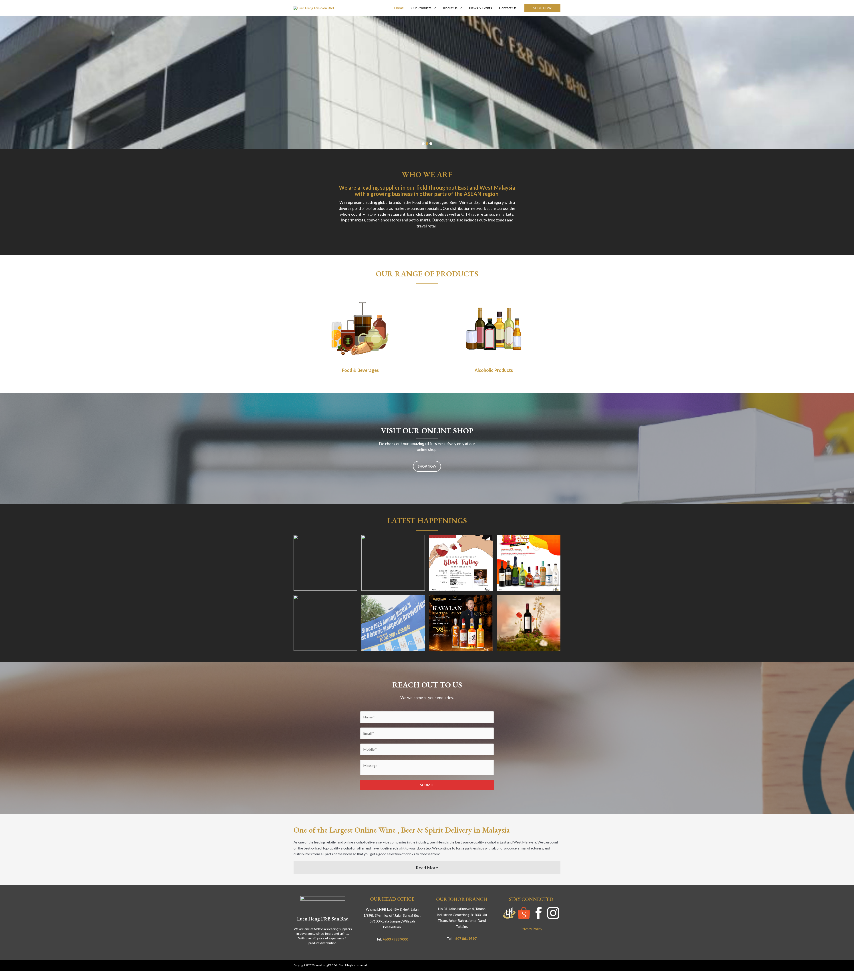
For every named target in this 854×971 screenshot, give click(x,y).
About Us (450, 8)
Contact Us (507, 8)
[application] (433, 8)
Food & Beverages (360, 370)
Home (399, 8)
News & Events (480, 8)
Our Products (421, 8)
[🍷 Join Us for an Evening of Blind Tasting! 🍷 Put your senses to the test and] (325, 563)
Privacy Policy (531, 928)
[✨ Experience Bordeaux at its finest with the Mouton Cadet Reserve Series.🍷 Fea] (528, 623)
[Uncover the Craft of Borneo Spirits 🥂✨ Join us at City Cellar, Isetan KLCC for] (393, 563)
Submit (427, 785)
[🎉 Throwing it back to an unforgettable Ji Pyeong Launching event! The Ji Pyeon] (393, 623)
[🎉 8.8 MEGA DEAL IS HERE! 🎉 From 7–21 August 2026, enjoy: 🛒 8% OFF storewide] (528, 563)
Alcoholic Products (494, 370)
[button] (542, 8)
